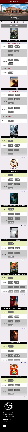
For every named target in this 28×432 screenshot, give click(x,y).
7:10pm (17, 46)
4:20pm (11, 94)
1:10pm (11, 51)
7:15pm (11, 277)
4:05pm (11, 385)
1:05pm (11, 389)
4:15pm (11, 282)
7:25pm (11, 141)
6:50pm (11, 312)
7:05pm (17, 385)
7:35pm (11, 175)
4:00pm (11, 214)
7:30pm (11, 243)
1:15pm (10, 287)
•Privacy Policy (7, 419)
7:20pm (17, 94)
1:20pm (11, 99)
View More (23, 157)
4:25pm (11, 145)
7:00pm (11, 209)
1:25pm (11, 150)
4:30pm (11, 248)
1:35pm (11, 184)
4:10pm (11, 46)
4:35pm (11, 179)
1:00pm (11, 218)
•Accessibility (6, 421)
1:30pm (11, 252)
